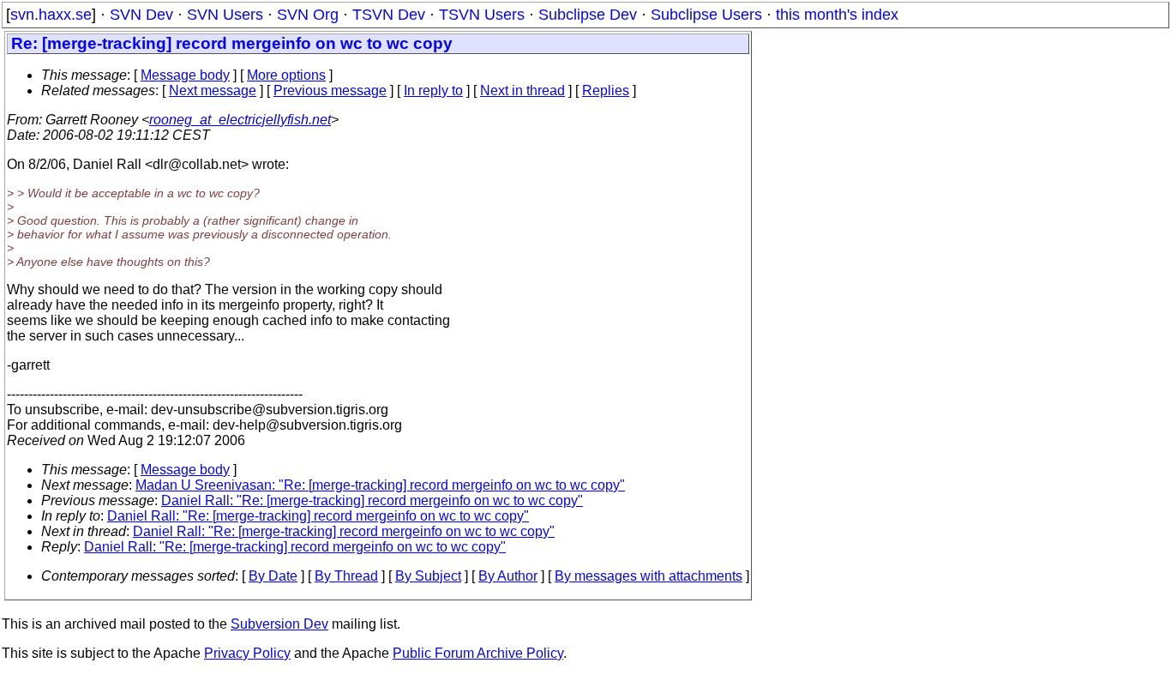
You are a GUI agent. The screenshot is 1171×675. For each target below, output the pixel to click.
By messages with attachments (648, 576)
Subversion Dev (279, 624)
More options (286, 75)
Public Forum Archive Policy (478, 653)
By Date (273, 576)
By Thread (346, 576)
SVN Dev (141, 14)
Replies (605, 90)
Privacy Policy (247, 653)
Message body (185, 75)
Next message (212, 90)
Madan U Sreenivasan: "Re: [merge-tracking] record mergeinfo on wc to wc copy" (380, 485)
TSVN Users (482, 14)
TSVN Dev (388, 14)
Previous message (330, 90)
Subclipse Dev (587, 14)
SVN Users (225, 14)
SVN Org (308, 14)
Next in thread (522, 90)
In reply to (433, 90)
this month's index (837, 14)
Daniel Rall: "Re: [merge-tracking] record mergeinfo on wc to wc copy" (372, 500)
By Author (507, 576)
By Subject (428, 576)
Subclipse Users (706, 14)
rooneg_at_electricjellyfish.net (240, 119)
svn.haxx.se (51, 14)
